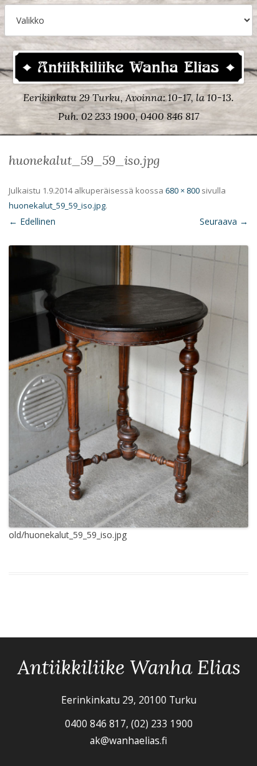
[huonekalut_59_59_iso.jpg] (128, 386)
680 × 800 (182, 190)
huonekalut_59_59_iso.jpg (57, 205)
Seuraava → (224, 221)
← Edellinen (32, 221)
